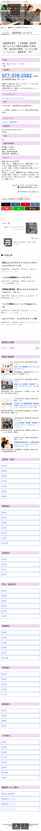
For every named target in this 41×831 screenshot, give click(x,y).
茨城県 (4, 523)
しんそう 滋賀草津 (9, 122)
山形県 (4, 486)
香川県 (4, 711)
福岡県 (4, 742)
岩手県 (4, 481)
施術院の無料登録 (8, 794)
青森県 (4, 471)
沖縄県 (4, 778)
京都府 (4, 637)
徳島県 (4, 716)
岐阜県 (4, 611)
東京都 (4, 533)
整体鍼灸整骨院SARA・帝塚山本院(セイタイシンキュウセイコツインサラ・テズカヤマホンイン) (27, 444)
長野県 (4, 596)
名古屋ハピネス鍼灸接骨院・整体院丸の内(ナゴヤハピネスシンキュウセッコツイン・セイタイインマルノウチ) (27, 405)
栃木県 (4, 518)
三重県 (4, 616)
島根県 (4, 679)
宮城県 (4, 491)
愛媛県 (4, 721)
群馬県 (4, 512)
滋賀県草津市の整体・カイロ (24, 27)
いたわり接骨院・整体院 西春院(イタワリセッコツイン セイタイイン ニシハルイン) (27, 425)
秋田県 (4, 476)
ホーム (4, 27)
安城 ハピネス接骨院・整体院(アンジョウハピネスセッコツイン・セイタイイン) (26, 386)
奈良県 (4, 653)
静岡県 (4, 601)
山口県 (4, 694)
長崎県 (4, 752)
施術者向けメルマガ (9, 799)
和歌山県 (5, 658)
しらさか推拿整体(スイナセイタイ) (16, 277)
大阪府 (4, 643)
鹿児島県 (5, 773)
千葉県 (4, 538)
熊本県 (4, 762)
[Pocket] (7, 208)
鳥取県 (4, 674)
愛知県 (4, 606)
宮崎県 (4, 767)
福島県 (4, 496)
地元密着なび (34, 191)
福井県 (4, 574)
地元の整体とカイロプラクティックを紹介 (16, 2)
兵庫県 (4, 648)
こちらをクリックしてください (13, 98)
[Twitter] (6, 204)
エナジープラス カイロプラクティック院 (19, 319)
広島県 (4, 689)
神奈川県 (5, 543)
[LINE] (18, 208)
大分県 (4, 757)
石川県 (4, 569)
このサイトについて (9, 809)
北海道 (4, 466)
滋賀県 (11, 27)
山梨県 (4, 591)
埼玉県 (4, 528)
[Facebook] (15, 204)
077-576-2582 (17, 75)
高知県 (4, 726)
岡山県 (4, 684)
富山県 (4, 564)
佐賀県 (4, 747)
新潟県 (4, 559)
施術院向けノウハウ (9, 804)
